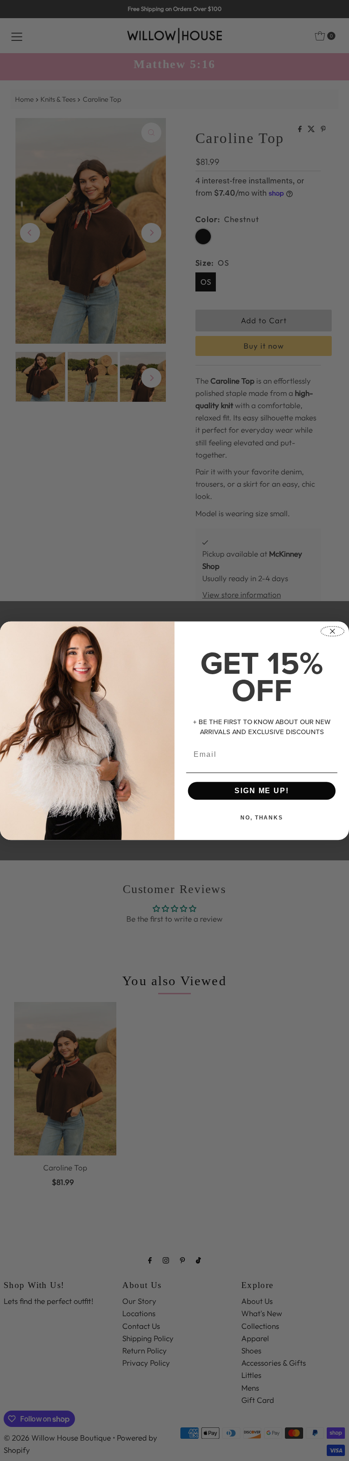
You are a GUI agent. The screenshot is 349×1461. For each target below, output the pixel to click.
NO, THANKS (261, 817)
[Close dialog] (332, 631)
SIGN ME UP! (261, 790)
